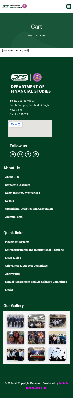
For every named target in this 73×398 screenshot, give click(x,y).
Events (9, 200)
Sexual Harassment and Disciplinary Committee (36, 281)
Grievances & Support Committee (26, 265)
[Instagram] (20, 154)
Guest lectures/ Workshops (22, 192)
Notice (9, 289)
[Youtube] (13, 154)
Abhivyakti (12, 273)
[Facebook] (36, 154)
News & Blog (13, 257)
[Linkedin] (28, 154)
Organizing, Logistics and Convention (29, 208)
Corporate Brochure (17, 184)
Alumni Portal (14, 216)
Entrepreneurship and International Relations (34, 249)
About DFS (12, 177)
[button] (68, 6)
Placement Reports (17, 241)
